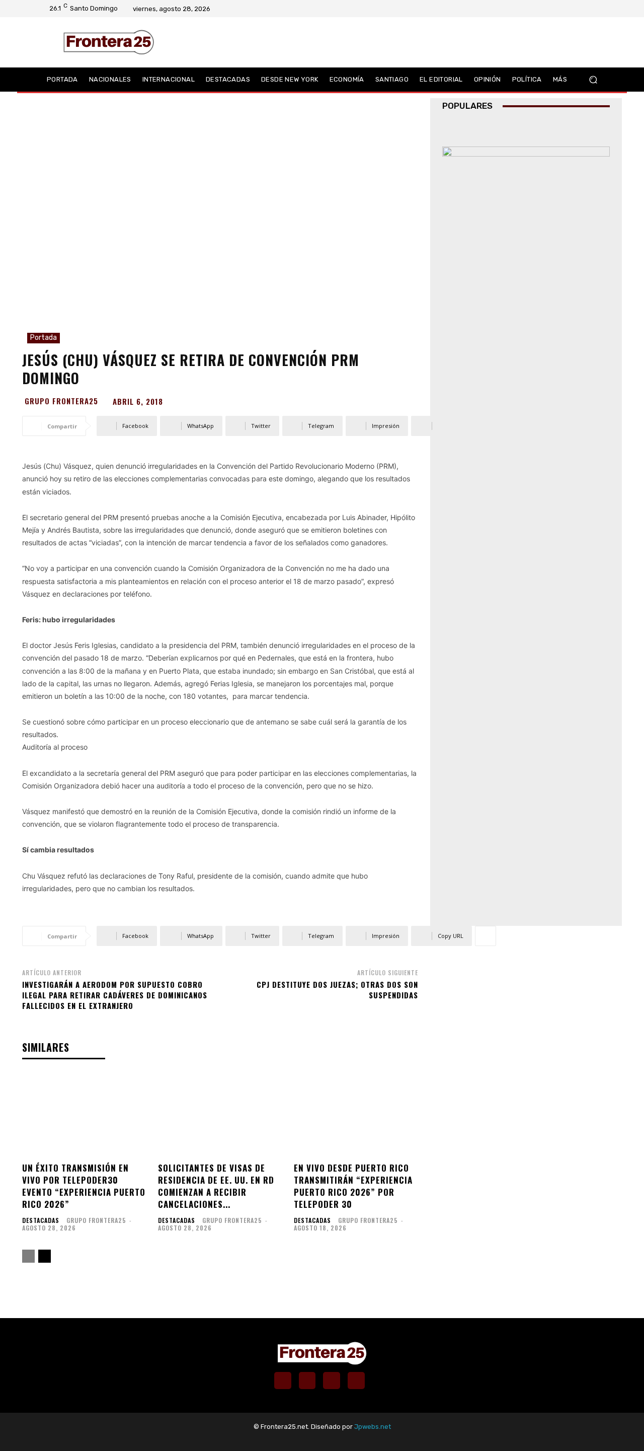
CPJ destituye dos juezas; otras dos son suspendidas (337, 989)
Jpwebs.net (372, 1426)
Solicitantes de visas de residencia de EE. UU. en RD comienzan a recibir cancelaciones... (216, 1186)
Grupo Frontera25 (61, 401)
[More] (485, 426)
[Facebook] (557, 8)
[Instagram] (570, 8)
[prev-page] (28, 1256)
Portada (43, 337)
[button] (593, 79)
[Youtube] (596, 8)
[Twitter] (583, 8)
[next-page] (44, 1256)
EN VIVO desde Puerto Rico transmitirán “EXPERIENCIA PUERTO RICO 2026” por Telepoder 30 (353, 1186)
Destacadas (40, 1220)
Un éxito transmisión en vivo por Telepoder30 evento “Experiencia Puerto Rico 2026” (83, 1186)
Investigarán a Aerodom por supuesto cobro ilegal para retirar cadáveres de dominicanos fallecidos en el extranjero (114, 995)
